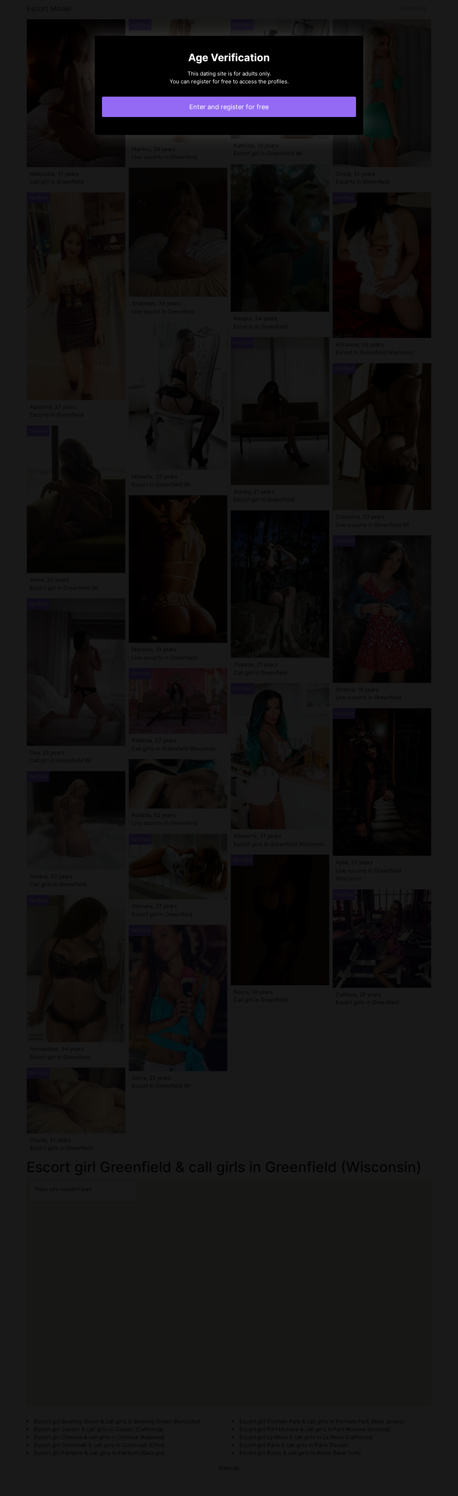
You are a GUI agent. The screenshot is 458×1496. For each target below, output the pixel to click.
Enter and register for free (229, 107)
